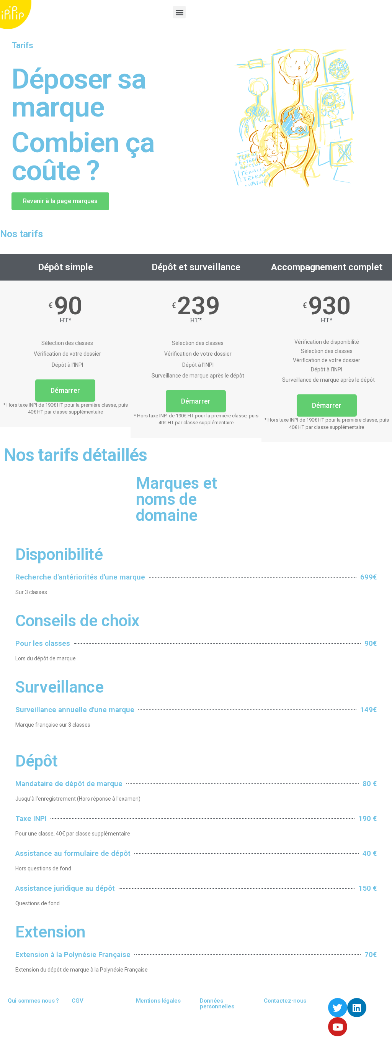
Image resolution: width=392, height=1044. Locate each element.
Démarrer (65, 390)
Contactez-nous (285, 1000)
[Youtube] (337, 1026)
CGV (77, 1000)
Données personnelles (217, 1003)
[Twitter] (337, 1007)
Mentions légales (158, 1000)
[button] (179, 12)
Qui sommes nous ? (33, 1000)
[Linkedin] (356, 1007)
